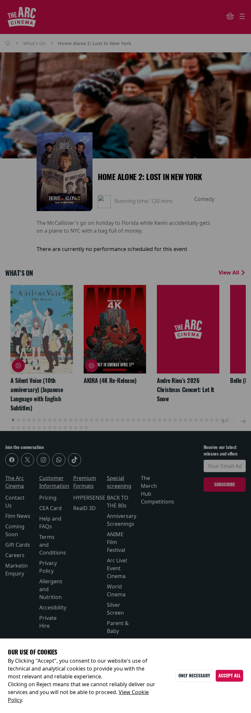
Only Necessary (194, 675)
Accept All (229, 675)
